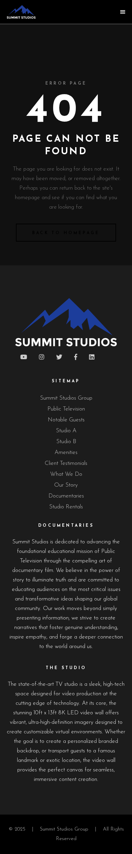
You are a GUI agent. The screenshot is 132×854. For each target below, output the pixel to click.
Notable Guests (66, 420)
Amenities (66, 452)
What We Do (66, 474)
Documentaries (66, 496)
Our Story (66, 485)
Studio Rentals (66, 507)
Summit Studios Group (66, 398)
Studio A (66, 431)
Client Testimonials (66, 463)
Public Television (66, 409)
